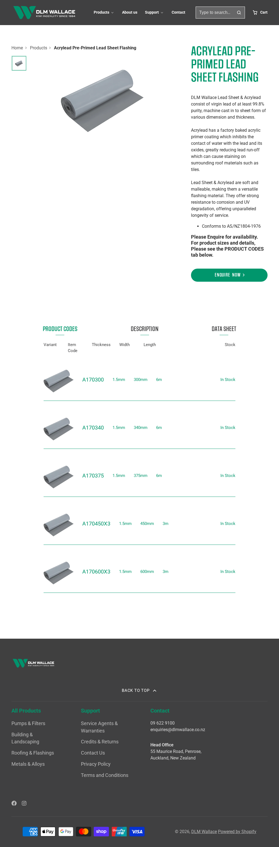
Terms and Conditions (104, 775)
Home (17, 47)
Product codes (60, 329)
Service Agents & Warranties (99, 727)
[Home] (44, 12)
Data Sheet (224, 329)
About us (129, 12)
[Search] (239, 12)
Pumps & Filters (28, 723)
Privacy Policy (96, 764)
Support (152, 12)
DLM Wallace (204, 831)
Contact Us (93, 753)
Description (145, 329)
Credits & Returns (100, 741)
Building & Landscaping (25, 738)
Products (101, 12)
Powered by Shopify (237, 831)
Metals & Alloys (28, 764)
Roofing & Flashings (32, 753)
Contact (178, 12)
